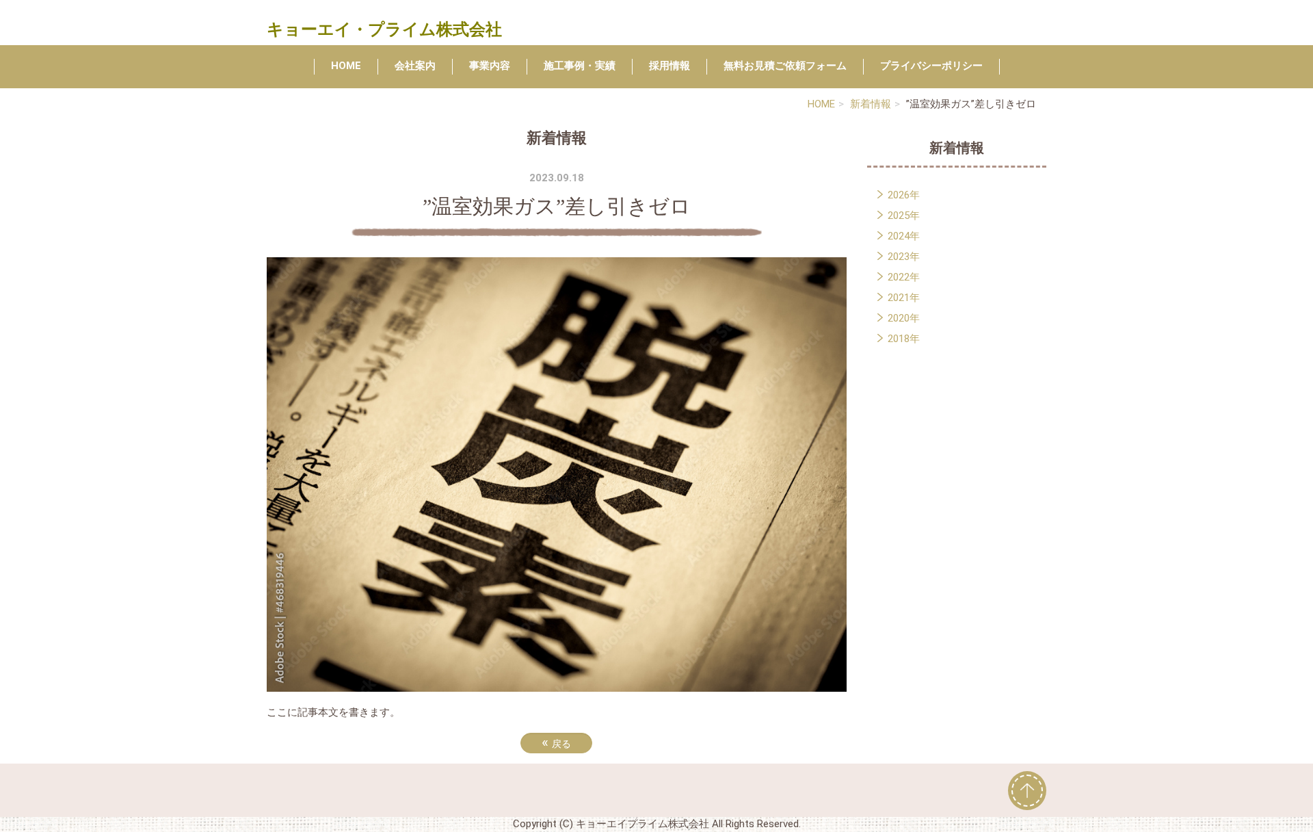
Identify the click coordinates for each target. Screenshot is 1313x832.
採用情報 (669, 66)
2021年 (904, 297)
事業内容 (489, 66)
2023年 (904, 256)
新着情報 (870, 104)
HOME (346, 66)
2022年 (904, 277)
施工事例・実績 (579, 66)
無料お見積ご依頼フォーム (785, 66)
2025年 (904, 215)
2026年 (904, 195)
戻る (556, 742)
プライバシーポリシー (931, 66)
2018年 (904, 339)
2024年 (904, 236)
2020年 (904, 318)
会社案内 (415, 66)
